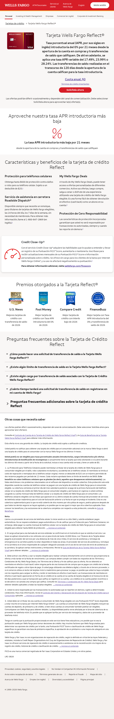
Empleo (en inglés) (38, 679)
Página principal (87, 679)
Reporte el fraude (76, 674)
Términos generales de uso (50, 674)
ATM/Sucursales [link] (39, 5)
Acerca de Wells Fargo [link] (68, 5)
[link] (17, 5)
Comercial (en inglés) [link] (65, 16)
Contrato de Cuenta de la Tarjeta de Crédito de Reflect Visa (45, 435)
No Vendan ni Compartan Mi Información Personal (73, 669)
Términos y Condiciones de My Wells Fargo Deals (78, 581)
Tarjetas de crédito (14, 23)
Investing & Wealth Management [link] (29, 16)
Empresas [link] (49, 16)
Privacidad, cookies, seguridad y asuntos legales (25, 669)
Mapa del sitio (96, 674)
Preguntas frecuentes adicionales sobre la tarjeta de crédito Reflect (59, 403)
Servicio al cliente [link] (54, 5)
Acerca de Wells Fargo (14, 679)
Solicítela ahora (75, 89)
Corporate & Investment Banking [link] (90, 16)
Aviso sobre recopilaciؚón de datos (19, 674)
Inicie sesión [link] (100, 5)
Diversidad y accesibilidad (63, 679)
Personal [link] (8, 16)
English (81, 5)
